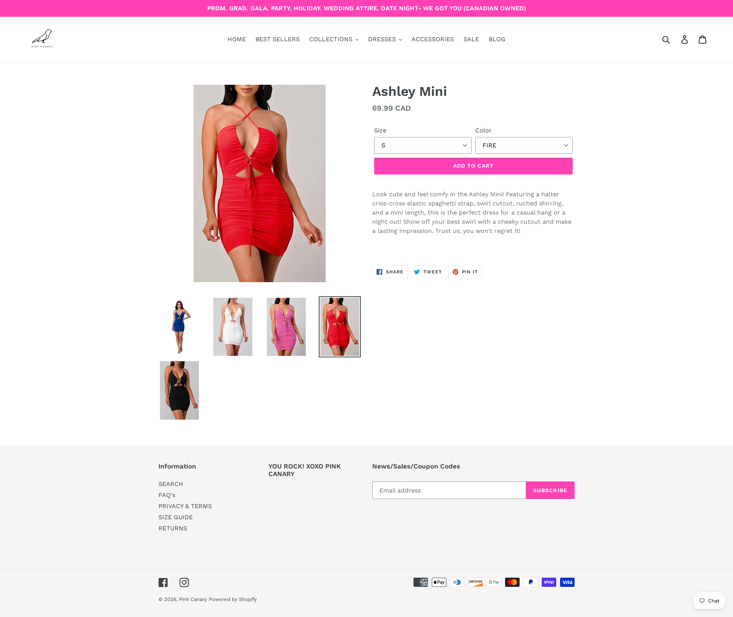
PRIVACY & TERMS (185, 506)
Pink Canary (193, 599)
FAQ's (166, 495)
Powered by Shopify (233, 599)
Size (380, 130)
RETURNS (172, 528)
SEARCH (170, 484)
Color (483, 130)
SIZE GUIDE (175, 517)
